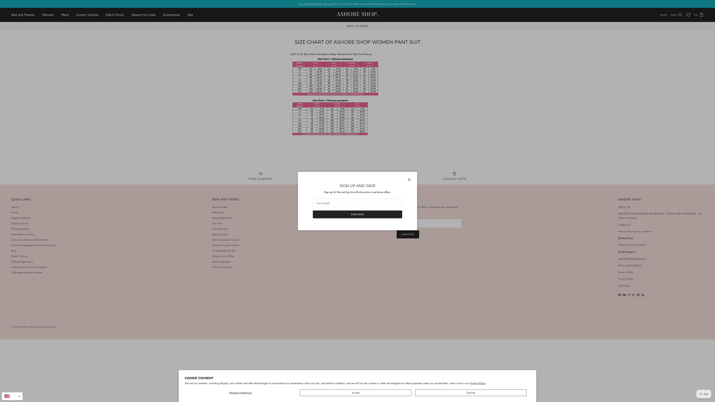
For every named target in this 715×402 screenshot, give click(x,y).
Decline (471, 393)
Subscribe (357, 214)
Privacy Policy (478, 383)
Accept (355, 393)
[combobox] (12, 396)
